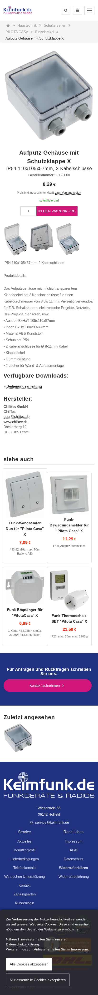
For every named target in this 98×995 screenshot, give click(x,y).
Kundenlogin (24, 903)
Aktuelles (24, 841)
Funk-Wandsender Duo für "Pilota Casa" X (25, 528)
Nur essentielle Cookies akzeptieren (38, 980)
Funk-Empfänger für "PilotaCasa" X (25, 612)
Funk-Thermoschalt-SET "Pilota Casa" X (69, 618)
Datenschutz (73, 859)
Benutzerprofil (24, 850)
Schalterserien (55, 25)
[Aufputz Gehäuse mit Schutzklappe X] (18, 738)
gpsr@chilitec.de (16, 416)
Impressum (74, 841)
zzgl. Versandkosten (68, 192)
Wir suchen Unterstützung (24, 876)
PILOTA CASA (16, 32)
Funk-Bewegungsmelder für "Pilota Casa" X (69, 525)
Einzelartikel (44, 32)
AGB (73, 850)
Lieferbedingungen (24, 859)
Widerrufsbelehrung (74, 876)
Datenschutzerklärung (22, 944)
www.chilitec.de (16, 422)
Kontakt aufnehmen (45, 685)
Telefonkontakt (24, 868)
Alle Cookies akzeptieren (29, 964)
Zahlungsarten (25, 894)
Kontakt (24, 885)
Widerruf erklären (73, 868)
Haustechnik (27, 25)
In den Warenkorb (56, 211)
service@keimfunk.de (51, 822)
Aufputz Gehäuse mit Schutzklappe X (34, 38)
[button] (65, 10)
